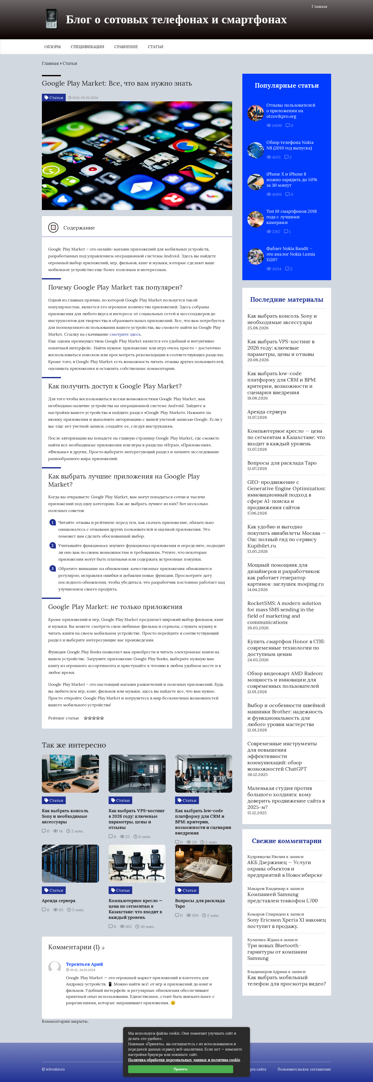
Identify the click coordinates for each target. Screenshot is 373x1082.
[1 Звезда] (86, 718)
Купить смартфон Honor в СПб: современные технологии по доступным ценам (286, 647)
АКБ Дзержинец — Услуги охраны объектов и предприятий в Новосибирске (285, 868)
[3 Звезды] (94, 718)
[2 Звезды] (90, 718)
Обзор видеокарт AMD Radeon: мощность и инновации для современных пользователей (285, 679)
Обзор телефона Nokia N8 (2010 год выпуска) (290, 145)
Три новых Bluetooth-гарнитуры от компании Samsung (277, 951)
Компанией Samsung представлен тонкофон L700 (282, 897)
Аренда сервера (266, 411)
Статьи (155, 46)
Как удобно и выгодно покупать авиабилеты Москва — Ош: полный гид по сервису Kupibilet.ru (286, 536)
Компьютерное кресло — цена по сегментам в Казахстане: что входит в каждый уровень (286, 437)
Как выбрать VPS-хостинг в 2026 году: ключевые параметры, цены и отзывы (280, 347)
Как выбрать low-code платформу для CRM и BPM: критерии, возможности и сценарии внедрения (281, 382)
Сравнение (126, 46)
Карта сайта (256, 1069)
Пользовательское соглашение (304, 1069)
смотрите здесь (125, 334)
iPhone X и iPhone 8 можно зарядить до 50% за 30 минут (291, 179)
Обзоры (52, 46)
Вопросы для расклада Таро (282, 463)
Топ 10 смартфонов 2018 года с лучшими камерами (291, 216)
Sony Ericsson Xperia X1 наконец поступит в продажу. (286, 923)
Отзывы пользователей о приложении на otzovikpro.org (290, 110)
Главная (319, 6)
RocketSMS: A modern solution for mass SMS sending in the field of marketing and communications (284, 612)
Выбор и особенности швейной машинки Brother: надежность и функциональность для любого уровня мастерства (286, 714)
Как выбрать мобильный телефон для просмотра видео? (286, 980)
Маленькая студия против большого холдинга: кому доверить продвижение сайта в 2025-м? (286, 797)
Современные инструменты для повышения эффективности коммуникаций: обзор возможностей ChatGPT (282, 756)
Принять (181, 1069)
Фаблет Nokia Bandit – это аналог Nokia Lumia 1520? (290, 254)
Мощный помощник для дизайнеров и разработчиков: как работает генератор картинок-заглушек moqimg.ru (285, 574)
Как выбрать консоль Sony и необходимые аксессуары (282, 319)
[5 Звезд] (102, 718)
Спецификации (87, 46)
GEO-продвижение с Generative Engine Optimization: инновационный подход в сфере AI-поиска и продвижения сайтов (286, 494)
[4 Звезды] (98, 718)
